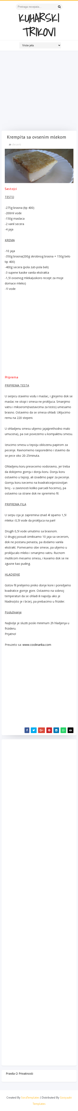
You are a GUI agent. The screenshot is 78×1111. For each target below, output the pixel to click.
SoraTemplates (30, 1097)
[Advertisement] (39, 92)
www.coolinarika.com (36, 645)
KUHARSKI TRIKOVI (39, 25)
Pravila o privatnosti (19, 1073)
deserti (16, 144)
